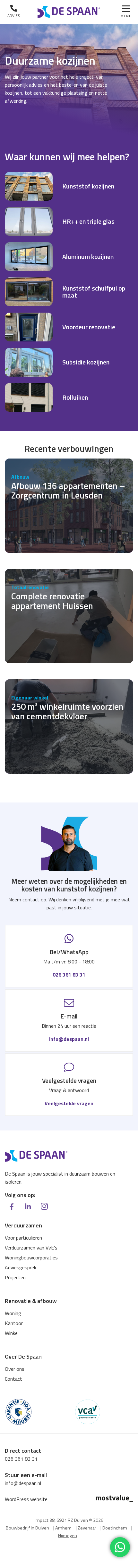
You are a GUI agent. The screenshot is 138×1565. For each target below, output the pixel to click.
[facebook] (11, 1206)
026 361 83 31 (69, 974)
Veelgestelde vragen (69, 1103)
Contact (13, 1379)
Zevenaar (87, 1527)
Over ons (14, 1369)
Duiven (42, 1527)
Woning (13, 1313)
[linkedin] (28, 1206)
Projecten (15, 1277)
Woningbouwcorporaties (31, 1257)
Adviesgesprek (20, 1267)
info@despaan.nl (69, 1039)
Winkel (12, 1333)
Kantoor (14, 1323)
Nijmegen (67, 1535)
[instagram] (44, 1206)
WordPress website (26, 1499)
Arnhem (63, 1527)
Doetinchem (114, 1527)
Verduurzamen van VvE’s (31, 1247)
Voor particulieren (23, 1238)
